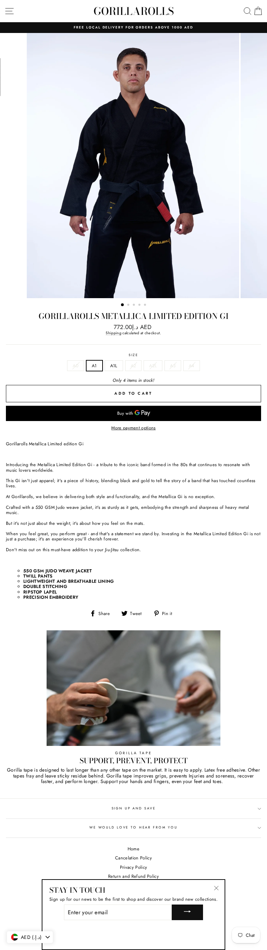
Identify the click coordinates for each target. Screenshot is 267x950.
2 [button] (129, 305)
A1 (94, 365)
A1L (114, 365)
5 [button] (145, 305)
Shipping (113, 333)
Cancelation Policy (133, 858)
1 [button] (122, 305)
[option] (133, 28)
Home (133, 849)
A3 (173, 365)
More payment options (133, 427)
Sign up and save (134, 808)
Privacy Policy (133, 867)
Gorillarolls (134, 11)
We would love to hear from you (133, 827)
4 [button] (140, 305)
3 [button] (134, 305)
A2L (153, 365)
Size (133, 355)
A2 (133, 365)
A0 (76, 365)
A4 (191, 365)
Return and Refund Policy (133, 876)
